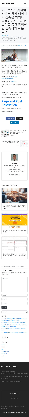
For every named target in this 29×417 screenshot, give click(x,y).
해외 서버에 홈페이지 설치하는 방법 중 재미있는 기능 (13, 332)
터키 (2, 356)
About (6, 406)
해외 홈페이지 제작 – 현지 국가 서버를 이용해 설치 (13, 322)
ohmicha (20, 45)
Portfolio (17, 406)
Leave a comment (6, 47)
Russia (3, 347)
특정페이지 (14, 81)
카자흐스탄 (4, 353)
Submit (4, 307)
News (22, 406)
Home (2, 406)
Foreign (3, 344)
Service (11, 406)
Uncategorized (5, 351)
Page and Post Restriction (11, 103)
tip (25, 45)
